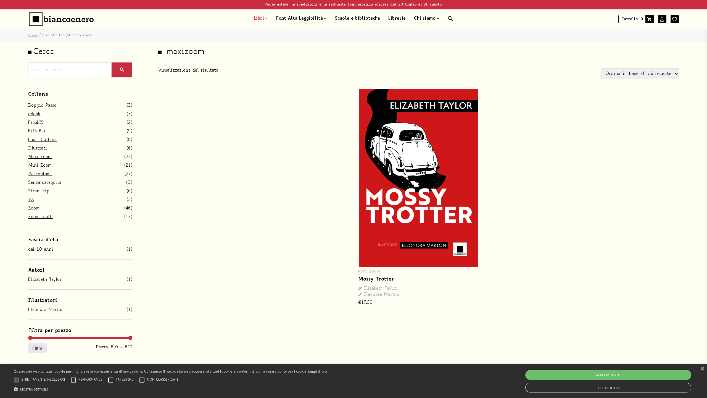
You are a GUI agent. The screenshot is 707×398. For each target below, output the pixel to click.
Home (33, 35)
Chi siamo (425, 19)
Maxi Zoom (40, 157)
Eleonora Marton (46, 310)
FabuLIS (36, 123)
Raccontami (40, 174)
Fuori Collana (42, 140)
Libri (259, 19)
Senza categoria (44, 183)
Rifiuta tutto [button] (608, 388)
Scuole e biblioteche (357, 19)
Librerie (397, 19)
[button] (450, 19)
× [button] (702, 369)
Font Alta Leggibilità (299, 19)
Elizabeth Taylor (45, 280)
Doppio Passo (42, 106)
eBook (34, 114)
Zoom (33, 208)
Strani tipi (39, 191)
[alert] (353, 381)
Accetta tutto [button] (608, 375)
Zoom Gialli (40, 217)
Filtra (37, 348)
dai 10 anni (40, 250)
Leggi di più (317, 371)
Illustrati (37, 148)
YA (31, 200)
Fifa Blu (36, 131)
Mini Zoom (40, 166)
